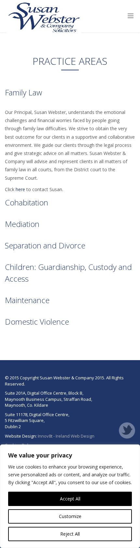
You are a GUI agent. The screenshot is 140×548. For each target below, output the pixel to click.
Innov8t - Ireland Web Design (66, 436)
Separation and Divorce (45, 245)
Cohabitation (26, 202)
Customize (70, 516)
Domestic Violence (37, 321)
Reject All (70, 534)
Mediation (22, 223)
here (20, 189)
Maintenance (27, 300)
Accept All (70, 499)
